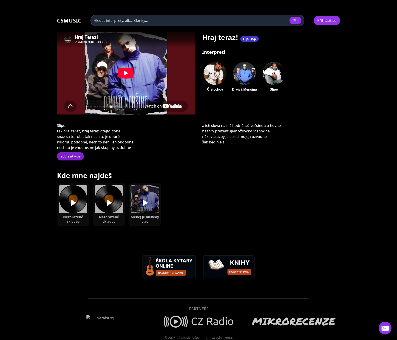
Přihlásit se (326, 20)
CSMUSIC (69, 20)
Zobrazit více (70, 156)
